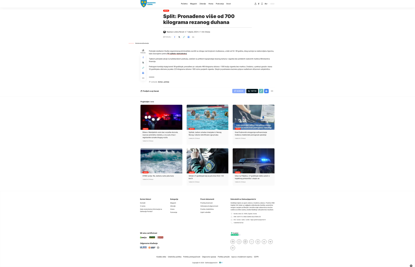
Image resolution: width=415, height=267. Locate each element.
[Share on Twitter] (179, 37)
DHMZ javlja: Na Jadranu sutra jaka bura (158, 176)
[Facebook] (259, 3)
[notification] (262, 4)
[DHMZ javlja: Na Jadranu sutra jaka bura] (161, 160)
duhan (160, 82)
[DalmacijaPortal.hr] (148, 4)
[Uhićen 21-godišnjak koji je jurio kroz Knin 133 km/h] (207, 160)
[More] (193, 37)
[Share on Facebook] (174, 37)
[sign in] (255, 4)
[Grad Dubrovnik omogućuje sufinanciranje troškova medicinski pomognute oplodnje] (254, 117)
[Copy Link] (184, 37)
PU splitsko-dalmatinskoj (177, 54)
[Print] (188, 37)
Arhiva (166, 10)
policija (166, 82)
